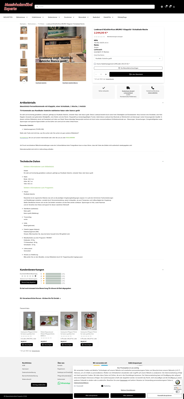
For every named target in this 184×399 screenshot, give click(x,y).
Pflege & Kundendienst (64, 376)
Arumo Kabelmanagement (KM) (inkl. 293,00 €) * (113, 64)
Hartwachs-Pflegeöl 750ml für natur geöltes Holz (89, 333)
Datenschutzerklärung (81, 383)
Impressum (124, 380)
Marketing (107, 386)
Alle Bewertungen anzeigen (115, 36)
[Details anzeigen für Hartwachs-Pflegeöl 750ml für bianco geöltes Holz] (69, 321)
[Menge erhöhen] (106, 74)
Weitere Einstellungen (128, 390)
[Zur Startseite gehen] (18, 7)
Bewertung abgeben (29, 282)
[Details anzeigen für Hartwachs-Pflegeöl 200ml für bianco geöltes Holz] (29, 321)
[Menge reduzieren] (96, 74)
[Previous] (24, 29)
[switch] (178, 392)
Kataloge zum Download (65, 372)
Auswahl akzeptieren (164, 395)
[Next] (24, 81)
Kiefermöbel (61, 379)
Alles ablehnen (128, 395)
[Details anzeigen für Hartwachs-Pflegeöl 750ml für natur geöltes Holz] (89, 321)
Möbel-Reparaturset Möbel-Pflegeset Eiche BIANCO (47, 334)
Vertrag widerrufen (38, 385)
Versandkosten (110, 79)
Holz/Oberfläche (99, 55)
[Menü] (181, 380)
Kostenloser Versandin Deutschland (128, 92)
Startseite (23, 24)
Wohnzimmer (32, 24)
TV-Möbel (41, 24)
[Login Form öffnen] (174, 7)
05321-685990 (152, 93)
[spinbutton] (101, 74)
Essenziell (79, 386)
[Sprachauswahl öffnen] (162, 7)
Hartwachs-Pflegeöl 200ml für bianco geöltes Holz (29, 333)
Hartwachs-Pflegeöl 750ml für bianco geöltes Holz (69, 333)
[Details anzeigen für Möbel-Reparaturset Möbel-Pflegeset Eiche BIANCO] (49, 321)
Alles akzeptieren (91, 395)
